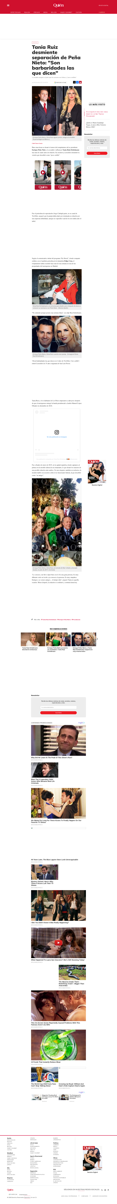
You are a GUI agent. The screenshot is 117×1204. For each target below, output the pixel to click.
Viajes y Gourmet (12, 1148)
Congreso (56, 1148)
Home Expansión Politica (37, 1174)
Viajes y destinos (12, 1158)
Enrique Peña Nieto (64, 619)
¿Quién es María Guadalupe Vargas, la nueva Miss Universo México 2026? (96, 125)
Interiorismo (57, 1166)
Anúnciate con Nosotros (100, 1196)
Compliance (84, 1196)
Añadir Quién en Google (61, 82)
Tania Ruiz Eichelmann (49, 619)
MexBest (10, 1153)
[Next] (97, 639)
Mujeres (10, 1178)
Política (35, 42)
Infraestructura (58, 1163)
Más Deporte (34, 1164)
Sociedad (56, 1154)
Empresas (33, 1172)
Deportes (33, 1148)
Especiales (33, 1139)
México (55, 1146)
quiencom (106, 1189)
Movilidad (56, 1176)
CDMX (54, 1149)
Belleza (54, 12)
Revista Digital (103, 5)
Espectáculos (16, 12)
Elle (8, 1168)
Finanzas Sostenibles (59, 1177)
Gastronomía (11, 1154)
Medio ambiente (57, 1171)
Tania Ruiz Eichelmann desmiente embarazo (30, 648)
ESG (31, 1182)
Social (55, 1172)
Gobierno (56, 1144)
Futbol (32, 1158)
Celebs (9, 1173)
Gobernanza (57, 1174)
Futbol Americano (35, 1161)
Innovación (56, 1179)
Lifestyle (32, 1166)
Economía (33, 1176)
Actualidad (10, 1179)
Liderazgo (10, 1181)
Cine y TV (32, 1149)
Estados (55, 1151)
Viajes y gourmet (66, 12)
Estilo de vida (11, 1174)
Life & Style (34, 1143)
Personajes (10, 1159)
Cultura (79, 12)
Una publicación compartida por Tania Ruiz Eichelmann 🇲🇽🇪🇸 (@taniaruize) (56, 459)
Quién (9, 1138)
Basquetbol (33, 1163)
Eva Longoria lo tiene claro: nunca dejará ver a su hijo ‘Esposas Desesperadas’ (97, 114)
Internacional (34, 1177)
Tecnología (33, 1179)
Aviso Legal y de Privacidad (69, 1196)
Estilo (32, 1144)
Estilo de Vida (11, 1163)
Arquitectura (57, 1164)
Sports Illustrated (36, 1156)
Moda (45, 12)
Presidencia (76, 619)
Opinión (32, 1138)
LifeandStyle (57, 1139)
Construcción (57, 1159)
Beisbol (32, 1159)
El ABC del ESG (57, 1181)
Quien (102, 1190)
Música (32, 1151)
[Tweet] (74, 82)
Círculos (37, 12)
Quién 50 (102, 12)
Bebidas (9, 1156)
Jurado (9, 1164)
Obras (32, 1181)
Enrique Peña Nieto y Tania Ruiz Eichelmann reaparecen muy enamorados (83, 649)
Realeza (27, 12)
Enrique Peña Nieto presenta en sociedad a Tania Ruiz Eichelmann (57, 649)
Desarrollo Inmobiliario (60, 1161)
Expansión (33, 1171)
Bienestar (10, 1161)
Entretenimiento (35, 1146)
